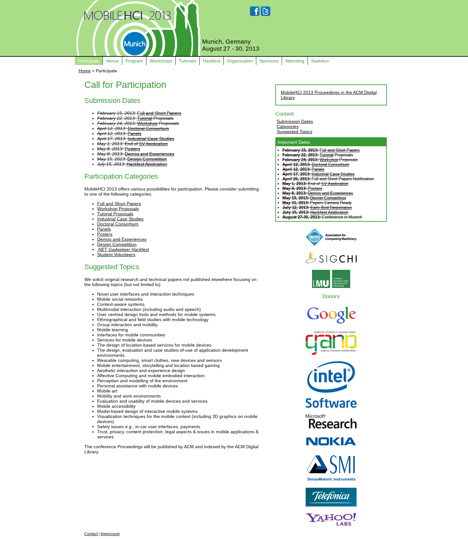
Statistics (320, 60)
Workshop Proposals (118, 208)
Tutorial (144, 118)
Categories (288, 126)
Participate (88, 60)
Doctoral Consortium (148, 128)
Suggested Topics (294, 131)
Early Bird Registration (331, 207)
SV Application (153, 143)
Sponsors (269, 60)
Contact (91, 534)
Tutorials (187, 60)
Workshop (147, 123)
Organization (240, 60)
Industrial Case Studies (151, 138)
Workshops (161, 60)
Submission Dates (295, 121)
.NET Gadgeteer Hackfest (123, 249)
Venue (112, 60)
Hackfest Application (147, 164)
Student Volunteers (116, 254)
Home (85, 70)
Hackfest (211, 60)
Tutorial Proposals (115, 213)
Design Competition (147, 159)
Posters (132, 148)
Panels (134, 133)
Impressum (110, 534)
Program (134, 60)
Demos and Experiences (149, 153)
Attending (294, 60)
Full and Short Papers (159, 113)
